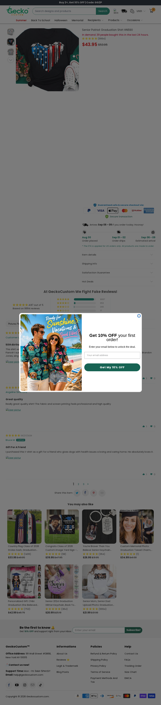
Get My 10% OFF (112, 367)
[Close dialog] (139, 315)
